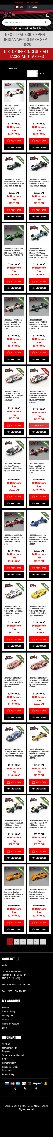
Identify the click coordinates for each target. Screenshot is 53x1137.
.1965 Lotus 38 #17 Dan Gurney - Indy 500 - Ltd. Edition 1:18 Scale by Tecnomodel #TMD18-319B (13, 324)
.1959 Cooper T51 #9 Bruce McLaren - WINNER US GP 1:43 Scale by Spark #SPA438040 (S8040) (14, 182)
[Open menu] (40, 15)
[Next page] (43, 942)
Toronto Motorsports (36, 1106)
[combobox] (26, 22)
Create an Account (10, 1023)
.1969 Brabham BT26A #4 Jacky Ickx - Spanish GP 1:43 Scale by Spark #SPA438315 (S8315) (39, 824)
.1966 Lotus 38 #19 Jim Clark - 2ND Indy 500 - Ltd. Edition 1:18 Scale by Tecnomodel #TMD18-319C (14, 539)
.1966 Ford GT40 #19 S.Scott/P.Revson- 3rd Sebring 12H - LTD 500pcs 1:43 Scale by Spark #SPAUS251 (13, 395)
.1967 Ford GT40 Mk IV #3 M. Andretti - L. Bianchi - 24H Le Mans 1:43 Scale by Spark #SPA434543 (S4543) (38, 682)
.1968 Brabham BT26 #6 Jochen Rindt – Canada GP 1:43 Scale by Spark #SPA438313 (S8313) (13, 824)
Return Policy (8, 1074)
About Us (6, 1043)
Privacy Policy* (9, 1063)
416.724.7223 (24, 984)
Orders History (8, 1011)
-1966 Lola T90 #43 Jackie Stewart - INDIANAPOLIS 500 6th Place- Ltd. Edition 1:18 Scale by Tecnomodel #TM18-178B (12, 111)
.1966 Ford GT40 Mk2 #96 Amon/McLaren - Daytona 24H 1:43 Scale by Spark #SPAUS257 (13, 467)
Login (4, 1027)
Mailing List (7, 1015)
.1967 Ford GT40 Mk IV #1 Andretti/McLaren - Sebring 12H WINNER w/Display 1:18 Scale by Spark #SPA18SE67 (38, 610)
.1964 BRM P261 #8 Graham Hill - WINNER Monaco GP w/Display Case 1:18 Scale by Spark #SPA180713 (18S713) (38, 252)
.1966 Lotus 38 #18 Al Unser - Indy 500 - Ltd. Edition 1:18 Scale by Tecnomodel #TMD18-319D (37, 468)
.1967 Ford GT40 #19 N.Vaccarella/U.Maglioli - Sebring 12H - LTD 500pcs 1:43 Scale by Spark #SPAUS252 (13, 610)
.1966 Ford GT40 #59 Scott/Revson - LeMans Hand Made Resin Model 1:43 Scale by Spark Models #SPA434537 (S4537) (38, 396)
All (16, 28)
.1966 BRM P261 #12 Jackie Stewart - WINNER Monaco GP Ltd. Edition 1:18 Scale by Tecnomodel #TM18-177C (38, 324)
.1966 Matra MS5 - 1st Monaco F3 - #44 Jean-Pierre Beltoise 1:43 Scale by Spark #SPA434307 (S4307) (38, 539)
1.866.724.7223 (31, 2)
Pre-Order (37, 28)
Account (5, 1007)
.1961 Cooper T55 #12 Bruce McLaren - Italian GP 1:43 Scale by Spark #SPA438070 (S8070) (38, 182)
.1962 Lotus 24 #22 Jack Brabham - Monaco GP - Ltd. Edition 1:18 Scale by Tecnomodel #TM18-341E (13, 251)
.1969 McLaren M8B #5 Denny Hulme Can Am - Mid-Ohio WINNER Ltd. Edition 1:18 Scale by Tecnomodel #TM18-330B (38, 894)
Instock (25, 28)
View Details (16, 147)
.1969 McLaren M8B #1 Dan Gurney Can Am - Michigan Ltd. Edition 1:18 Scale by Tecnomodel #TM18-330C (13, 894)
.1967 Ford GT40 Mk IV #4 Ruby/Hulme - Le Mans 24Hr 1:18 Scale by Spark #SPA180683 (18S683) (13, 752)
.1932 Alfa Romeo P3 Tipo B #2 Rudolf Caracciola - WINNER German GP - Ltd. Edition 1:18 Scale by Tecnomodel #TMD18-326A (39, 111)
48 (36, 941)
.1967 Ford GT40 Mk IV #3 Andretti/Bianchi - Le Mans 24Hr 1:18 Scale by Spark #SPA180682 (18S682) (13, 682)
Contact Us (7, 1019)
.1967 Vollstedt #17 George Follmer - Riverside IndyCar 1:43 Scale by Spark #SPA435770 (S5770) (38, 753)
